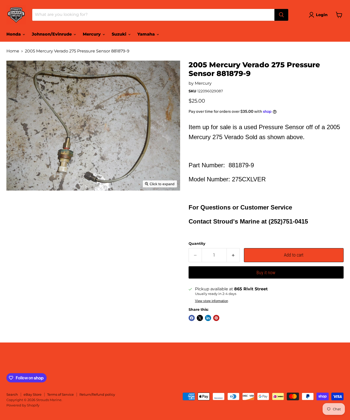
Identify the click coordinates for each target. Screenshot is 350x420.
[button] (319, 15)
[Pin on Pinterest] (216, 318)
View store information (211, 301)
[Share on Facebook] (192, 318)
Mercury (92, 34)
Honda (14, 34)
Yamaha (146, 34)
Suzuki (120, 34)
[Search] (281, 15)
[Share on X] (200, 318)
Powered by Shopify (22, 405)
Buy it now (265, 272)
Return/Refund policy (97, 394)
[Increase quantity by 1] (233, 255)
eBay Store (33, 394)
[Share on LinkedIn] (208, 318)
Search (12, 394)
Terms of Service (60, 394)
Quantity (197, 243)
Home (12, 51)
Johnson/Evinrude (52, 34)
